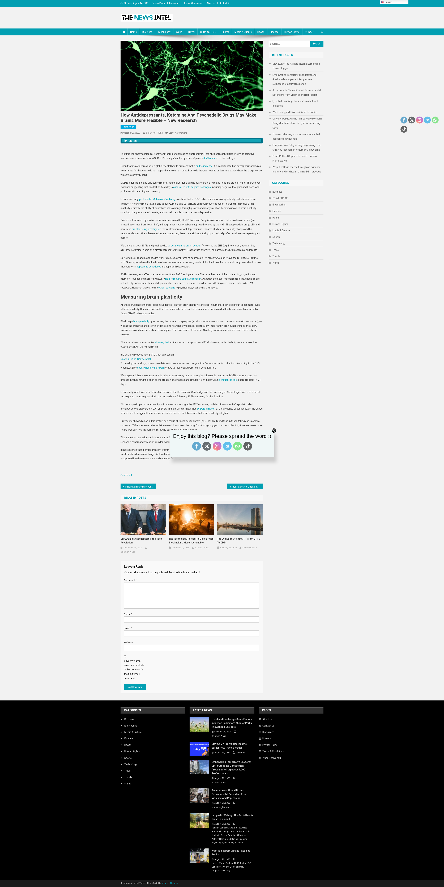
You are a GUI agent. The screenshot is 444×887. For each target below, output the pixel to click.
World (179, 32)
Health (260, 32)
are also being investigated (146, 229)
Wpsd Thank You (271, 758)
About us (211, 3)
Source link (127, 475)
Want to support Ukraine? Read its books (294, 112)
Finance (274, 32)
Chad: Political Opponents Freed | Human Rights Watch (294, 158)
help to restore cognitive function (183, 278)
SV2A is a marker (206, 408)
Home (133, 32)
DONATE (309, 32)
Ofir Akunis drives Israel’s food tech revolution (141, 540)
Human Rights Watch (222, 807)
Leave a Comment (178, 132)
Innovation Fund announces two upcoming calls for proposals (140, 486)
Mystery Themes (170, 883)
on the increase (204, 166)
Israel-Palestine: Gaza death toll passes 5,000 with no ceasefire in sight (246, 486)
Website (128, 642)
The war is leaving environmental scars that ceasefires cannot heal (296, 136)
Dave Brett (241, 752)
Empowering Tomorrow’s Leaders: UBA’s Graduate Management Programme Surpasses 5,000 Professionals (294, 79)
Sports (225, 32)
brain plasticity (141, 321)
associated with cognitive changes (192, 187)
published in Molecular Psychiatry (157, 199)
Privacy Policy (158, 3)
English (388, 2)
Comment (130, 580)
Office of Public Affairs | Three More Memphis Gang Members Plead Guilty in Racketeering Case (297, 123)
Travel (191, 32)
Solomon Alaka (154, 132)
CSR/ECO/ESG (208, 32)
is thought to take (228, 379)
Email (128, 628)
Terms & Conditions (193, 3)
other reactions (166, 287)
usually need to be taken (150, 367)
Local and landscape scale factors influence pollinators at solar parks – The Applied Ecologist (233, 723)
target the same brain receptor (184, 245)
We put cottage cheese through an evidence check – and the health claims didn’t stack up (296, 169)
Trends (276, 256)
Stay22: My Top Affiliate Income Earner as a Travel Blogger (296, 66)
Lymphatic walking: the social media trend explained (295, 103)
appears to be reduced (148, 266)
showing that (162, 342)
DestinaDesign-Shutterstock (136, 359)
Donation (267, 738)
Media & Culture (243, 32)
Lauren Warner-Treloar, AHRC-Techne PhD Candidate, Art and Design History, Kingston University (231, 867)
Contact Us (224, 3)
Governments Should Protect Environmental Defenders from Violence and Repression (296, 92)
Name (128, 614)
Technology (164, 32)
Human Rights (292, 32)
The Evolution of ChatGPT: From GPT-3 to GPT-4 (239, 540)
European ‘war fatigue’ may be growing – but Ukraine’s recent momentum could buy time (296, 147)
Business (147, 32)
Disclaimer (174, 3)
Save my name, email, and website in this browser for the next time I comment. (134, 669)
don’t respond (210, 158)
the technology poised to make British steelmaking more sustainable (191, 540)
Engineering (278, 204)
